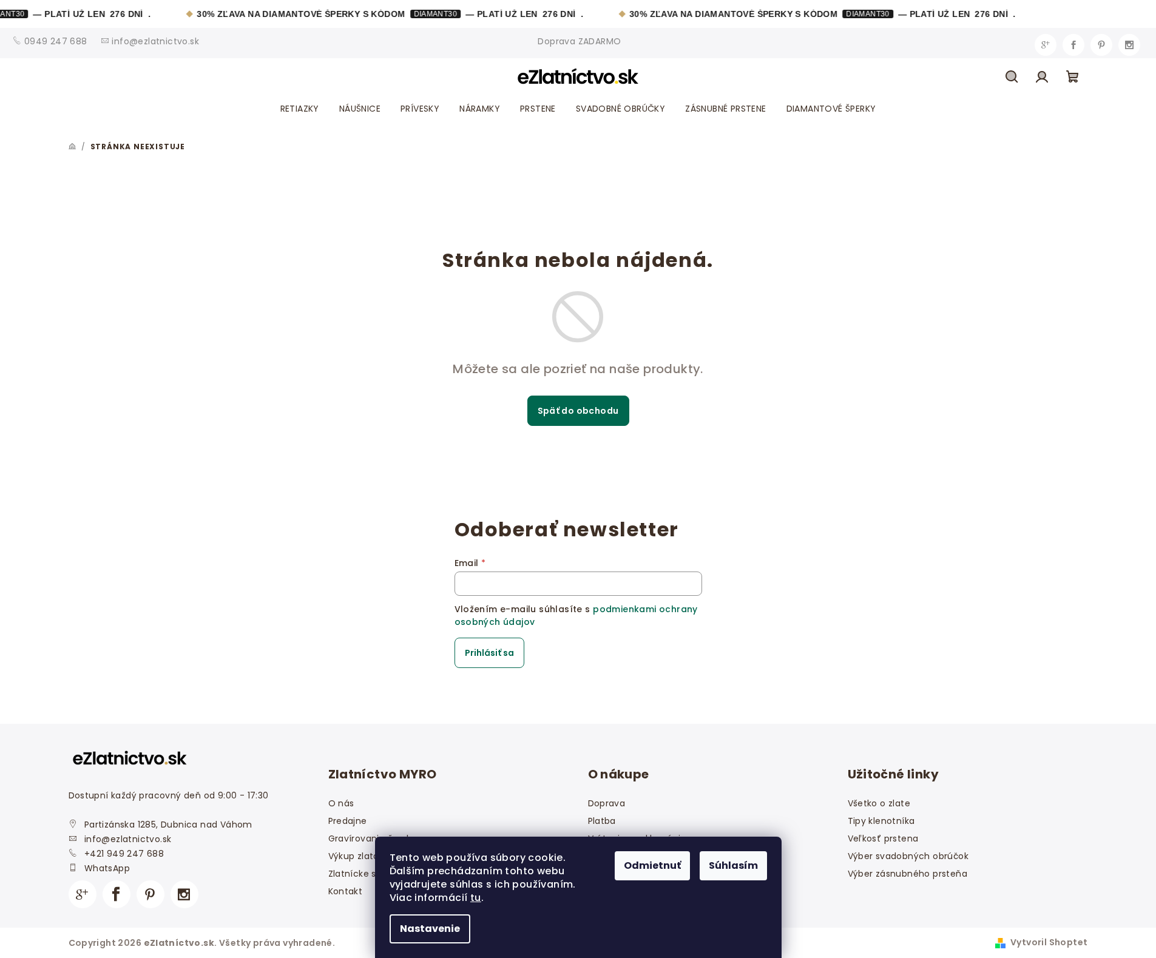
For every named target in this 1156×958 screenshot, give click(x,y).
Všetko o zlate (879, 803)
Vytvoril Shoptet (1048, 942)
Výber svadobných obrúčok (908, 856)
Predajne (347, 821)
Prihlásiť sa (489, 653)
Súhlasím (733, 865)
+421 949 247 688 (124, 854)
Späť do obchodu (578, 411)
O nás (341, 803)
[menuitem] (300, 109)
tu (475, 898)
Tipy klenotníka (881, 821)
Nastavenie (430, 929)
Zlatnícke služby (363, 874)
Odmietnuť (652, 865)
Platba (602, 821)
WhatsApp (107, 868)
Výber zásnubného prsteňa (908, 874)
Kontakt (345, 891)
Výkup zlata (353, 856)
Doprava (607, 803)
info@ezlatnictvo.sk (128, 839)
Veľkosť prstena (883, 838)
